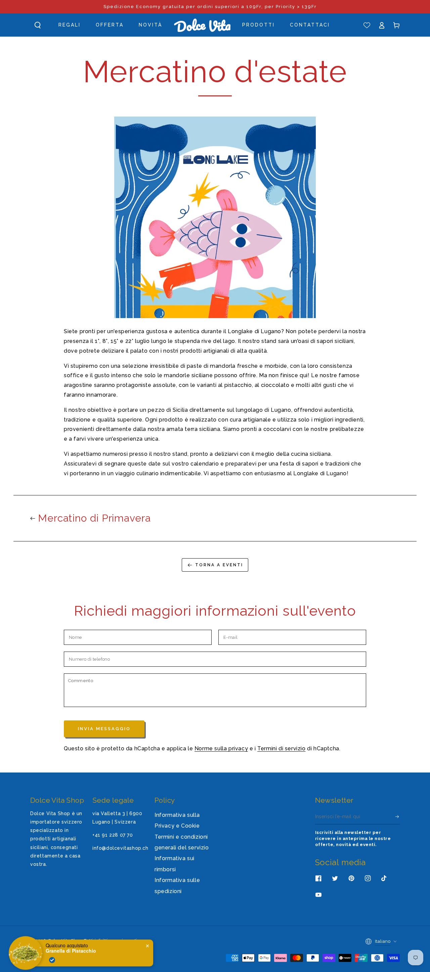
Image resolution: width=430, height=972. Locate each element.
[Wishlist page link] (366, 25)
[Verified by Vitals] (52, 956)
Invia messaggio (104, 728)
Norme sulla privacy (221, 748)
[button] (37, 25)
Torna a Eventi (219, 565)
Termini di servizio (281, 748)
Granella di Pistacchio (71, 946)
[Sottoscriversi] (397, 816)
